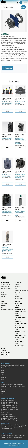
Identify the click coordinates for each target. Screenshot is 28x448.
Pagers (16, 294)
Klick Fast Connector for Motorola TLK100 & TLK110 (7, 102)
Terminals (17, 284)
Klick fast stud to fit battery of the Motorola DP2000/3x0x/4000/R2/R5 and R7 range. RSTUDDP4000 (20, 141)
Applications (17, 292)
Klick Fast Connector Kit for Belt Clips (20, 102)
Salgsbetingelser (20, 309)
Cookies (15, 443)
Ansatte (2, 307)
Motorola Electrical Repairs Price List (20, 317)
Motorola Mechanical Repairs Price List (21, 323)
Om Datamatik (4, 303)
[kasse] (20, 2)
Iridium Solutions (18, 298)
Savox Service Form (20, 336)
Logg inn (3, 351)
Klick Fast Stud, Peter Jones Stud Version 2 (6, 175)
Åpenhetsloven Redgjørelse (7, 309)
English (3, 349)
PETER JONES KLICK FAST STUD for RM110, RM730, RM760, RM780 (20, 176)
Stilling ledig (3, 305)
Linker (17, 305)
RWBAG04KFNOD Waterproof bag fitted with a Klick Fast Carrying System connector (7, 250)
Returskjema (5, 355)
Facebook (18, 307)
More (7, 111)
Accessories (17, 286)
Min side (17, 301)
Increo (18, 445)
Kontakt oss (18, 303)
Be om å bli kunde (6, 353)
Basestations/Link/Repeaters (21, 290)
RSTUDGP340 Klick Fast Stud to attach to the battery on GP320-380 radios (20, 213)
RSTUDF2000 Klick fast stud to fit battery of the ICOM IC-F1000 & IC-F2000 (7, 213)
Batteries (17, 288)
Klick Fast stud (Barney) (7, 138)
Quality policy (19, 346)
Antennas (17, 296)
